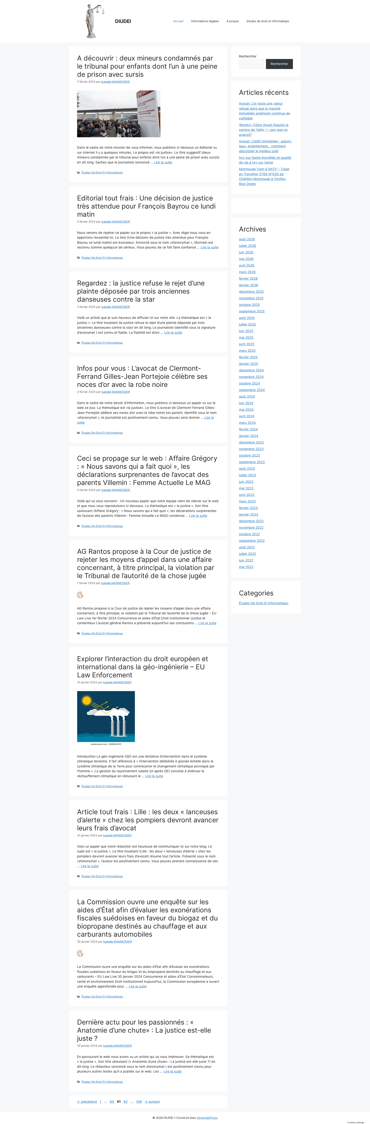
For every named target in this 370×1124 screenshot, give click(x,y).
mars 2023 (247, 501)
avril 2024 (246, 416)
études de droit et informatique (268, 21)
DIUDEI (123, 21)
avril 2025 (246, 344)
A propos (233, 21)
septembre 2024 (252, 390)
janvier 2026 (248, 285)
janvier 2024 (248, 436)
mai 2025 (246, 337)
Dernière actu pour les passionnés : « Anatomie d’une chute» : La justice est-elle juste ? (144, 1030)
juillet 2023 (247, 475)
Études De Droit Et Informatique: (102, 172)
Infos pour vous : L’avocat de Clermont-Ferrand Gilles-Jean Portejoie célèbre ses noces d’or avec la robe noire (142, 376)
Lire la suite (163, 162)
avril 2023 (246, 495)
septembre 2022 (252, 541)
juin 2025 (246, 331)
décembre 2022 (251, 521)
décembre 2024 (251, 370)
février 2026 (248, 278)
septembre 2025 (252, 311)
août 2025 (247, 318)
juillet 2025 (247, 324)
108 (139, 1102)
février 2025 (248, 357)
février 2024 (248, 429)
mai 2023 (246, 488)
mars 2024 (247, 423)
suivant (152, 1102)
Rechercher (247, 56)
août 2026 (247, 239)
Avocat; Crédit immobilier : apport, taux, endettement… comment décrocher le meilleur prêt (265, 146)
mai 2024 (246, 410)
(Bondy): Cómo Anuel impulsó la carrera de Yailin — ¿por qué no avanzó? (263, 130)
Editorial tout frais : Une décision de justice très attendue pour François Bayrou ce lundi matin (146, 206)
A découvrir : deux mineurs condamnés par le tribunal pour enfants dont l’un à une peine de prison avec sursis (147, 66)
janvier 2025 (248, 364)
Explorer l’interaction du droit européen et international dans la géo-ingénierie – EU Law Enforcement (142, 667)
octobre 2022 (249, 534)
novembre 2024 (251, 377)
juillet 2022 (247, 554)
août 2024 (247, 396)
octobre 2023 (249, 455)
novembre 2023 (251, 449)
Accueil (178, 21)
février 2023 (248, 508)
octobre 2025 (249, 305)
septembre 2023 (252, 462)
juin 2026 (246, 252)
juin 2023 (246, 482)
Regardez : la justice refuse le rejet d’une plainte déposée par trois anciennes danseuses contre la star (141, 291)
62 (126, 1102)
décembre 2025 (251, 292)
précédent (87, 1102)
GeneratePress (207, 1118)
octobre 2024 (249, 383)
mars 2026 (247, 272)
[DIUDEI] (94, 21)
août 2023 (247, 469)
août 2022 (247, 547)
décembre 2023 (251, 442)
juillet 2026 (247, 246)
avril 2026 (246, 265)
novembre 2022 (251, 528)
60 (112, 1102)
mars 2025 (247, 351)
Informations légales (205, 21)
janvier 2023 (248, 514)
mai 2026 (246, 259)
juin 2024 (246, 403)
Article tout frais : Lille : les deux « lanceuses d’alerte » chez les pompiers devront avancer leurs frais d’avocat (148, 820)
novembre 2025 (251, 298)
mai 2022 (246, 567)
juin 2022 (246, 560)
